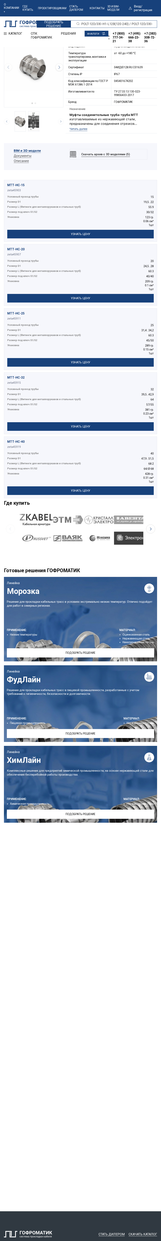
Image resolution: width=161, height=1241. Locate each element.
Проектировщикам (52, 8)
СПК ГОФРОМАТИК (41, 35)
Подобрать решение (80, 652)
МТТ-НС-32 (16, 377)
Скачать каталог (143, 1234)
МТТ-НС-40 (16, 442)
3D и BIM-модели (113, 8)
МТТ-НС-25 (16, 313)
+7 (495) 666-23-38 (134, 37)
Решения (68, 33)
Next (150, 528)
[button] (32, 103)
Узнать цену (80, 234)
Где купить (28, 8)
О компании (11, 6)
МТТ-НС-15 (16, 185)
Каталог (15, 33)
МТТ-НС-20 (16, 249)
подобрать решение (53, 24)
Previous (10, 528)
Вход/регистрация (143, 8)
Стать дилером (76, 8)
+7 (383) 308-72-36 (150, 37)
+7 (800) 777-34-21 (119, 37)
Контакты (97, 8)
